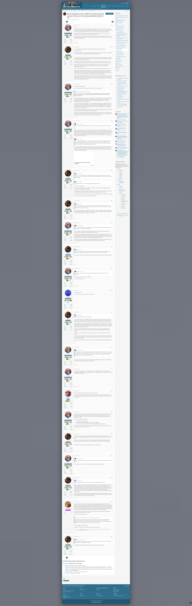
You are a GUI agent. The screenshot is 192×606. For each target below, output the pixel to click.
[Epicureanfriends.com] (72, 5)
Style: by (96, 602)
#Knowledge (122, 181)
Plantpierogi (82, 529)
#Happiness (122, 191)
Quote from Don (79, 173)
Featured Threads (66, 580)
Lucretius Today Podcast (122, 82)
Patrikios (118, 146)
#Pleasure (121, 186)
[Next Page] (73, 21)
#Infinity (121, 174)
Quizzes (65, 41)
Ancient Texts (120, 97)
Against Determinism (121, 88)
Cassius (118, 119)
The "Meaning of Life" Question (123, 91)
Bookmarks (65, 407)
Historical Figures (120, 96)
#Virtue (121, 193)
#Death (121, 178)
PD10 (106, 415)
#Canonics (119, 179)
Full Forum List (120, 106)
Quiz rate (65, 42)
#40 (111, 536)
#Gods (121, 171)
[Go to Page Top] (190, 603)
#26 (111, 200)
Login (122, 3)
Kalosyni (118, 127)
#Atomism (121, 170)
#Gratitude (123, 206)
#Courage (123, 197)
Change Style (127, 585)
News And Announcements (122, 80)
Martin (118, 142)
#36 (111, 433)
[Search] (127, 3)
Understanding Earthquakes (122, 147)
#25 (111, 170)
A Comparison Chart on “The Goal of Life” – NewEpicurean (84, 294)
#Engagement (122, 189)
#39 (111, 501)
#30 (111, 290)
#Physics (119, 169)
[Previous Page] (64, 21)
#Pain (121, 187)
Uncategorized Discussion (122, 92)
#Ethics (119, 184)
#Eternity (121, 175)
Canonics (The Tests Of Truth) (123, 85)
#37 (111, 455)
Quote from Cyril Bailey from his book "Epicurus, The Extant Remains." (88, 517)
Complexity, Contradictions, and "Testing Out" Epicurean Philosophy (122, 137)
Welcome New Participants (122, 104)
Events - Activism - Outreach (122, 105)
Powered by (96, 600)
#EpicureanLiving (122, 190)
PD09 (75, 394)
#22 (111, 46)
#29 (111, 268)
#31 (111, 312)
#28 (111, 246)
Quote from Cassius (79, 123)
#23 (111, 84)
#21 (111, 25)
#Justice (123, 198)
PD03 (100, 323)
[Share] (113, 21)
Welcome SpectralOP (121, 141)
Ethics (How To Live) (121, 87)
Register (125, 3)
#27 (111, 222)
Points (65, 39)
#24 (111, 120)
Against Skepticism (121, 89)
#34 (111, 390)
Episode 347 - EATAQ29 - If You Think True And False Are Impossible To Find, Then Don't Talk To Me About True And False (122, 116)
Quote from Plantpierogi (80, 539)
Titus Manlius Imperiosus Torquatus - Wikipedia (83, 163)
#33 (111, 368)
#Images (121, 173)
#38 (111, 477)
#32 (111, 347)
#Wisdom (123, 194)
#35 (111, 412)
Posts (65, 40)
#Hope (123, 205)
